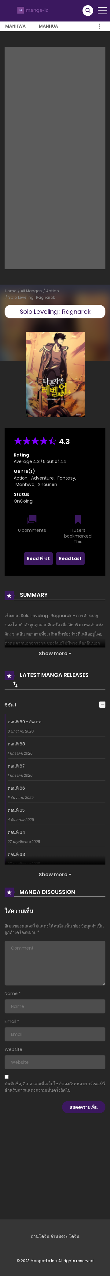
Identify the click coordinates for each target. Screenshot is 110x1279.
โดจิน (74, 1236)
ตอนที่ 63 (16, 854)
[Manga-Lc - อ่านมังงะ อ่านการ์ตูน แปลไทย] (32, 10)
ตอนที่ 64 (16, 832)
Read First (38, 558)
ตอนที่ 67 (16, 766)
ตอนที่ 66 (16, 788)
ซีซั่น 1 (10, 705)
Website (13, 1049)
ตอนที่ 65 (16, 810)
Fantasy (66, 478)
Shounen (47, 484)
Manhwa (15, 26)
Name (11, 993)
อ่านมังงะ (59, 1236)
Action (52, 291)
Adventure (42, 478)
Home (10, 291)
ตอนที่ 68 (16, 744)
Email (10, 1021)
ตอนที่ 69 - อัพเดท (24, 722)
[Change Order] (15, 684)
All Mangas (31, 291)
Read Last (70, 558)
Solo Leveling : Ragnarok (31, 297)
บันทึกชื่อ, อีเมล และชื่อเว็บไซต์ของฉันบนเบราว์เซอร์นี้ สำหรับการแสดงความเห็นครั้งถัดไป (55, 1087)
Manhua (48, 26)
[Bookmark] (78, 519)
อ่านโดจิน (40, 1236)
